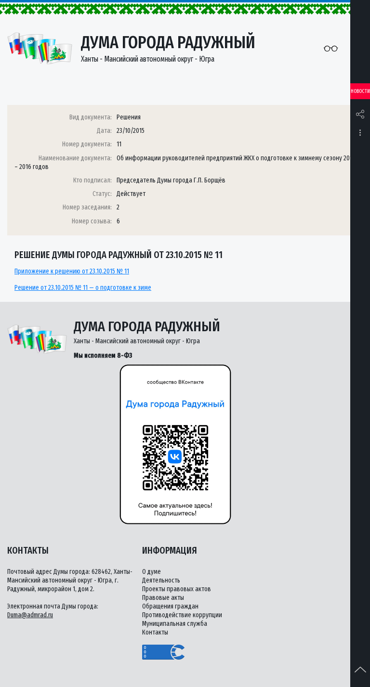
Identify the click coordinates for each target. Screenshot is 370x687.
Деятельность (161, 580)
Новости (360, 91)
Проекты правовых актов (176, 589)
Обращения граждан (170, 606)
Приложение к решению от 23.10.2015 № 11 (71, 271)
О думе (151, 572)
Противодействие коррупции (182, 615)
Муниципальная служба (174, 624)
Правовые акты (163, 598)
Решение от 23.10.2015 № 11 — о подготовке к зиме (82, 288)
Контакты (155, 632)
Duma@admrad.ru (30, 615)
